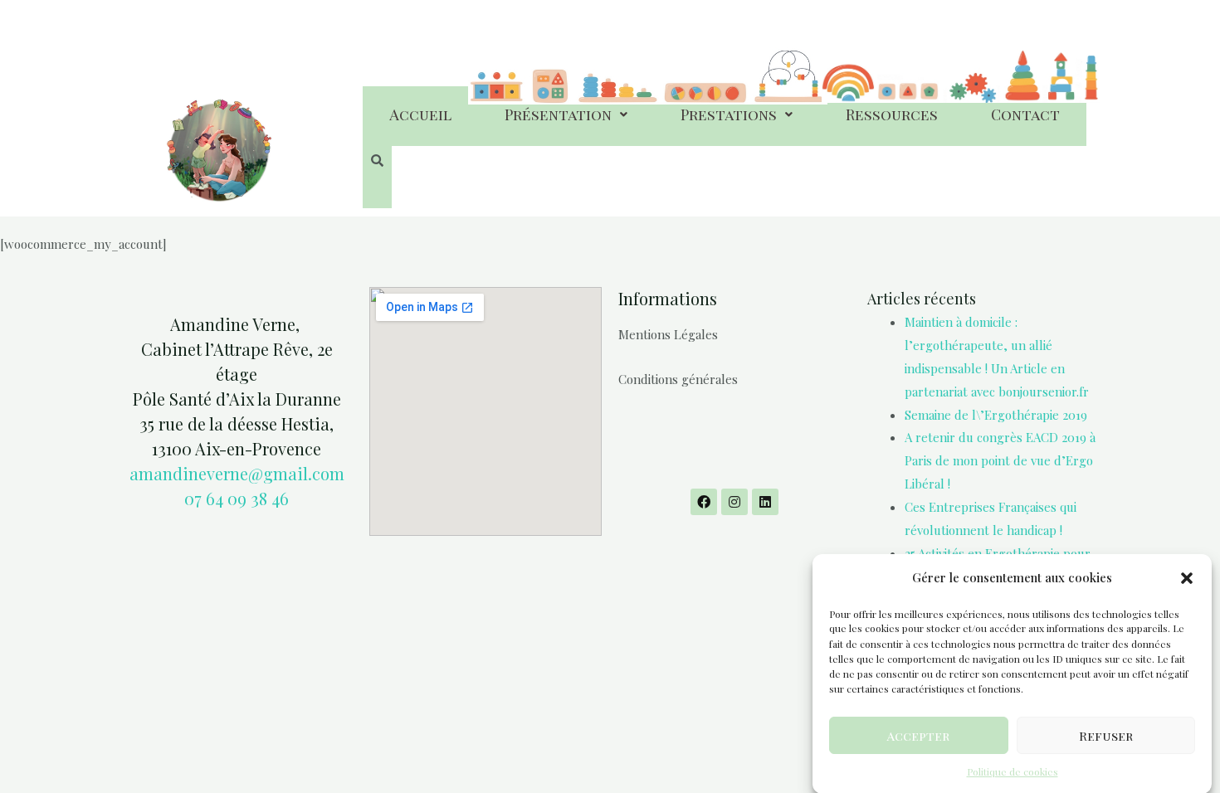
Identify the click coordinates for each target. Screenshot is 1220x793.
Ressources (892, 114)
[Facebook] (704, 502)
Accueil (420, 114)
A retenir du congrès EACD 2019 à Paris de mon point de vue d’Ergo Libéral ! (1000, 460)
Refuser (1106, 735)
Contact (1025, 114)
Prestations (729, 114)
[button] (1187, 578)
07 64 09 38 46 (236, 498)
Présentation (558, 114)
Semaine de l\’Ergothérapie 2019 (996, 414)
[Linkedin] (765, 502)
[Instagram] (734, 502)
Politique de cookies (1012, 771)
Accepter (918, 735)
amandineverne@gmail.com (236, 473)
